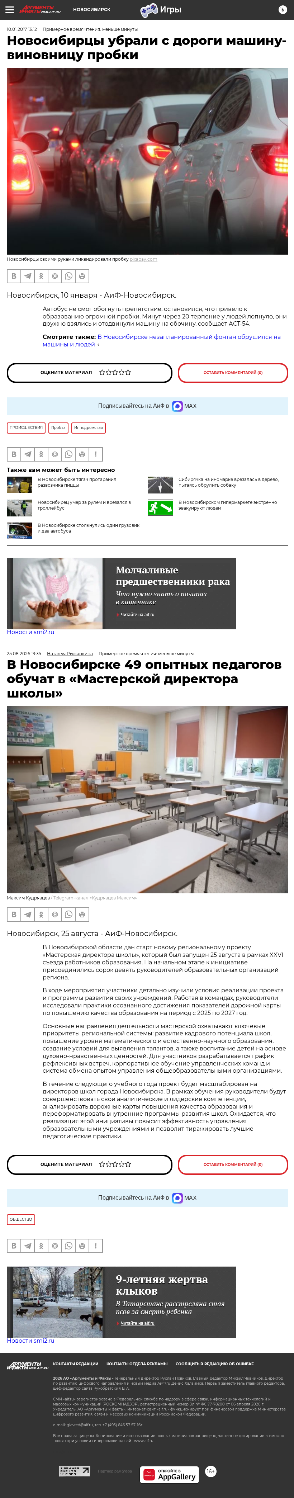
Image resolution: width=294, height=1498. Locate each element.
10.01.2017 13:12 (22, 29)
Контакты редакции (75, 1364)
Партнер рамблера (115, 1471)
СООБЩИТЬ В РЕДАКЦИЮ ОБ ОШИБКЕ (215, 1364)
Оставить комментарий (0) (233, 372)
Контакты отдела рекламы (136, 1364)
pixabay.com (143, 259)
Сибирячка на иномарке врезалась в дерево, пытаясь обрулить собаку (229, 482)
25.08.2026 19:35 (24, 653)
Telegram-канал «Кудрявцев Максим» (95, 898)
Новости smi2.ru (30, 632)
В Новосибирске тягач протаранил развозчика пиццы (77, 482)
